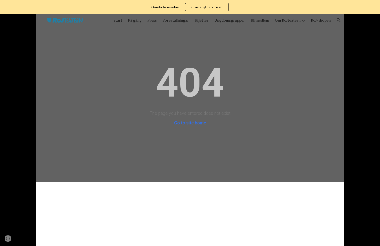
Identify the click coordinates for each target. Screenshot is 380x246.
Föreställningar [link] (176, 20)
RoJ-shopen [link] (321, 20)
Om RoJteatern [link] (288, 20)
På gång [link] (135, 20)
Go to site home (190, 123)
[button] (338, 20)
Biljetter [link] (201, 20)
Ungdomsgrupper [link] (229, 20)
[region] (190, 7)
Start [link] (117, 20)
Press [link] (152, 20)
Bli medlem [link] (260, 20)
